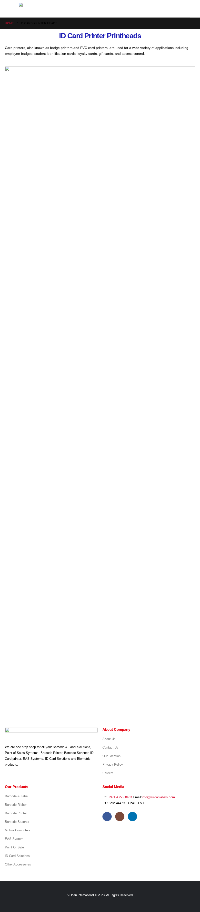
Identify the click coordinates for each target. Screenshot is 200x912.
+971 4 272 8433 (120, 797)
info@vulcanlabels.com (158, 797)
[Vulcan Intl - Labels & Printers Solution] (47, 6)
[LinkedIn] (132, 816)
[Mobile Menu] (14, 9)
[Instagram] (119, 816)
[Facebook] (107, 816)
